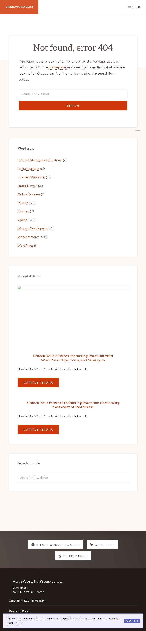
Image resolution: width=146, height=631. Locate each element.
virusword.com (19, 7)
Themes (23, 211)
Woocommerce (29, 237)
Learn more (14, 622)
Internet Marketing (31, 177)
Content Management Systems (40, 160)
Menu (137, 7)
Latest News (26, 186)
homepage (57, 67)
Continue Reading (41, 384)
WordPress (25, 245)
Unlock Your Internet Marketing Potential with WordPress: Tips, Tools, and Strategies (73, 358)
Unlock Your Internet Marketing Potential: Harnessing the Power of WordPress (73, 405)
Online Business (29, 194)
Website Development (34, 228)
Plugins (23, 203)
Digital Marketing (30, 168)
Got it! (132, 620)
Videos (22, 220)
